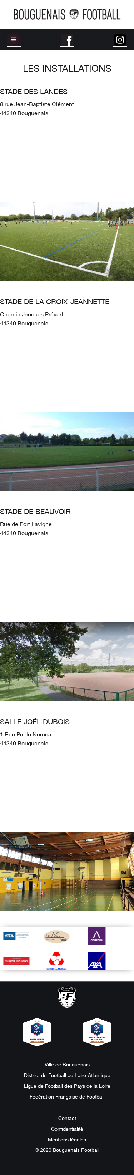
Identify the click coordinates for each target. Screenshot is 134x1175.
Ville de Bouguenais (67, 1064)
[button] (14, 40)
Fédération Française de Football (67, 1096)
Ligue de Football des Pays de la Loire (67, 1085)
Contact (67, 1117)
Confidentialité (67, 1128)
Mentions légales (67, 1139)
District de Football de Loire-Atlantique (67, 1074)
